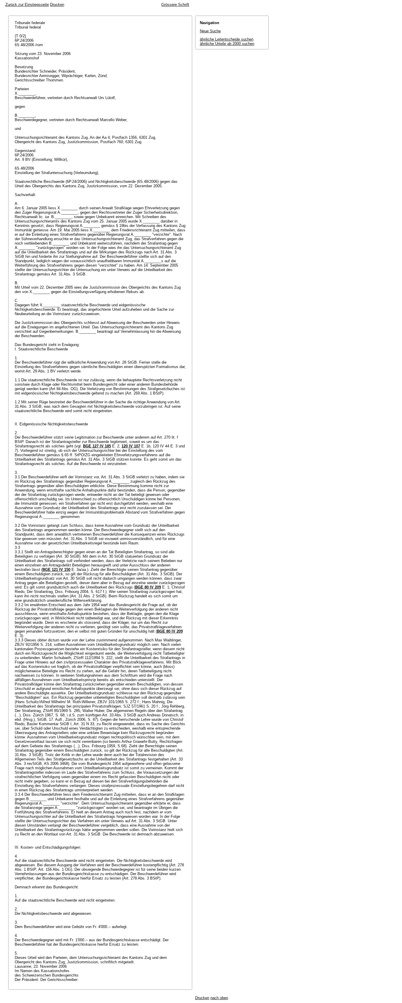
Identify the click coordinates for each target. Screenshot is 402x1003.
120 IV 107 (131, 446)
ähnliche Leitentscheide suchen (226, 39)
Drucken (57, 4)
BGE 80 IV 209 (148, 587)
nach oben (219, 998)
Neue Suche (210, 31)
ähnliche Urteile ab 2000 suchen (227, 43)
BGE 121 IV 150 (56, 569)
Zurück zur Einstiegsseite (27, 4)
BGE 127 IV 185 (97, 446)
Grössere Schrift (175, 4)
